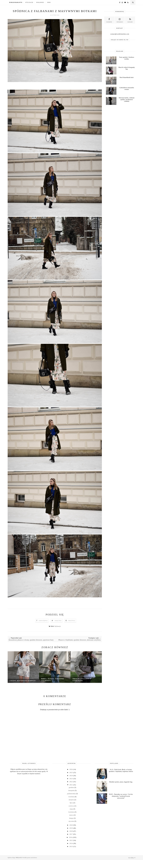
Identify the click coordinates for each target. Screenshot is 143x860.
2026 (71, 769)
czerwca (71, 806)
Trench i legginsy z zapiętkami (82, 679)
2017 (71, 834)
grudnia (71, 787)
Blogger (130, 22)
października (71, 793)
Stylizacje (29, 2)
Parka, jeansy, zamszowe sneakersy (52, 679)
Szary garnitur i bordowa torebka (126, 58)
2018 (71, 831)
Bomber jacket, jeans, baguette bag (120, 782)
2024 (71, 775)
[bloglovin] (124, 2)
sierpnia (71, 800)
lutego (71, 818)
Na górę (131, 858)
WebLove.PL (19, 857)
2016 (71, 837)
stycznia (71, 821)
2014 (71, 843)
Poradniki (40, 2)
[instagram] (122, 2)
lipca (71, 803)
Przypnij (71, 620)
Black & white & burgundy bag (127, 68)
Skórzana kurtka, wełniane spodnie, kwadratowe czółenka (126, 99)
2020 (71, 825)
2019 (71, 828)
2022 (71, 781)
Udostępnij (43, 620)
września (71, 796)
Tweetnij (58, 620)
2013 (71, 846)
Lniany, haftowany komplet (23, 680)
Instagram (120, 22)
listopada (71, 790)
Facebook (109, 22)
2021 (71, 785)
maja (71, 809)
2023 (71, 778)
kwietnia (71, 812)
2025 (71, 772)
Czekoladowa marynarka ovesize (126, 88)
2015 (71, 840)
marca (71, 815)
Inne (49, 2)
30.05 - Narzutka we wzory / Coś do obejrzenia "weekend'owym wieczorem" (121, 796)
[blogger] (127, 2)
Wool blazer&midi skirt (127, 77)
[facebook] (119, 2)
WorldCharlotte (15, 2)
